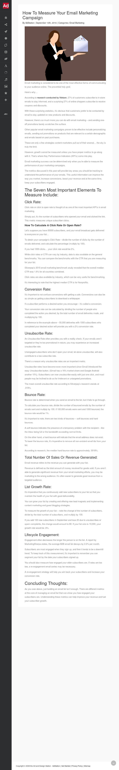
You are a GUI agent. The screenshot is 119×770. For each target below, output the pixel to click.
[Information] (6, 93)
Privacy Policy (77, 766)
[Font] (6, 65)
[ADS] (6, 52)
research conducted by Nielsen (52, 97)
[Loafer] (6, 17)
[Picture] (6, 86)
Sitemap (87, 766)
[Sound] (6, 79)
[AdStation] (6, 114)
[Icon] (6, 59)
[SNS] (6, 24)
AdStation (29, 22)
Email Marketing (77, 22)
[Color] (6, 72)
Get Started (65, 766)
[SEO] (6, 45)
